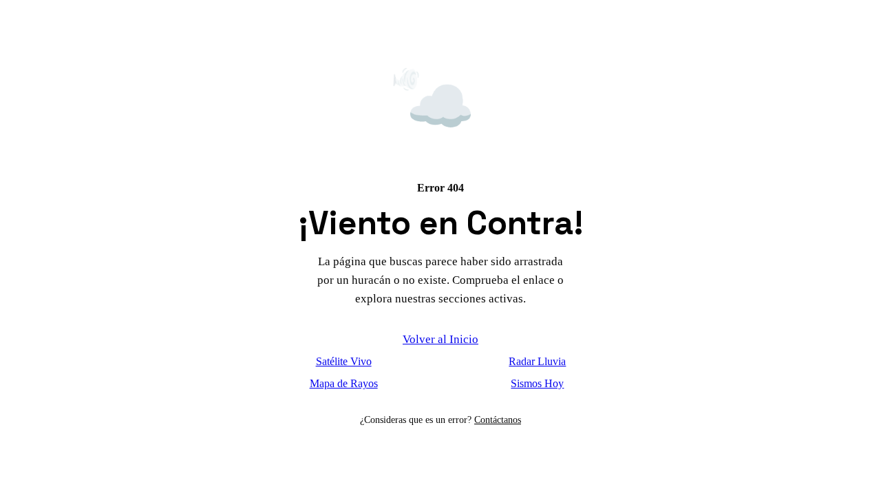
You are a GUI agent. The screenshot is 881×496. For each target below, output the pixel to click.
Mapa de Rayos (344, 383)
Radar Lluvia (537, 361)
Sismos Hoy (537, 383)
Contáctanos (497, 419)
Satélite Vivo (344, 361)
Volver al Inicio (440, 339)
